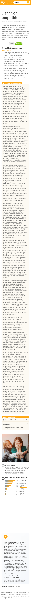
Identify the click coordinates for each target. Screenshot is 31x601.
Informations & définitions (20, 592)
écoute (26, 469)
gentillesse (14, 470)
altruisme (8, 467)
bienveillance (16, 467)
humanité (22, 470)
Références (11, 594)
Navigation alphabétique (6, 592)
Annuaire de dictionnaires (22, 594)
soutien (14, 474)
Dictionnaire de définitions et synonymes (16, 596)
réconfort (14, 472)
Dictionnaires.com (21, 576)
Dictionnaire (4, 586)
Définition (11, 586)
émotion (7, 470)
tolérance (21, 474)
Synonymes (19, 43)
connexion (20, 469)
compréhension (11, 469)
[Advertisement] (15, 515)
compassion (25, 467)
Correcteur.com (8, 577)
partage (7, 472)
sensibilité (21, 472)
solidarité (8, 474)
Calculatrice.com (17, 577)
